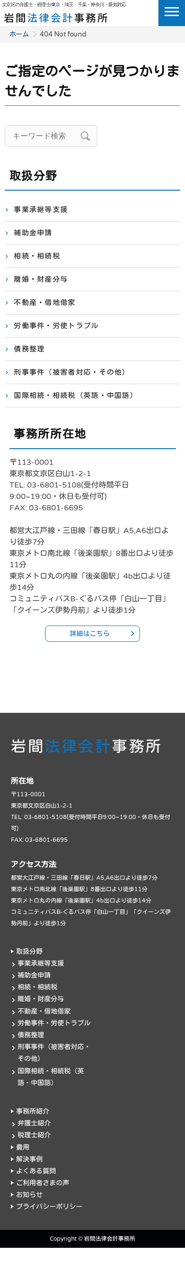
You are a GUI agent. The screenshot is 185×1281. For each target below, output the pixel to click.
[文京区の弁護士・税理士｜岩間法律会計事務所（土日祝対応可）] (56, 16)
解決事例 (29, 1159)
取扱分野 (29, 952)
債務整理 (29, 349)
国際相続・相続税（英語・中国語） (76, 395)
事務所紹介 (32, 1111)
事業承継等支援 (41, 209)
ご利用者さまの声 (42, 1183)
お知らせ (29, 1195)
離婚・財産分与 (41, 279)
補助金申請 (33, 233)
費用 (22, 1147)
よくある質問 (36, 1171)
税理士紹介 (34, 1135)
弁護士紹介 (34, 1123)
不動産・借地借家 (44, 302)
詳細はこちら (90, 634)
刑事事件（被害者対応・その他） (72, 372)
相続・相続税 (37, 256)
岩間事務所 (87, 747)
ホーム (19, 34)
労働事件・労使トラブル (56, 326)
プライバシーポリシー (49, 1207)
